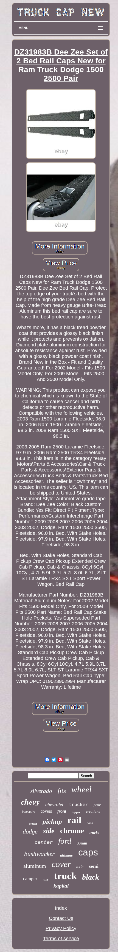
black (90, 877)
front (61, 811)
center (44, 843)
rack (46, 880)
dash (90, 823)
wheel (81, 789)
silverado (41, 791)
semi (94, 866)
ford (64, 841)
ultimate (66, 855)
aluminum (34, 866)
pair (97, 805)
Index (61, 908)
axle (79, 867)
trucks (94, 833)
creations (93, 811)
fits (62, 790)
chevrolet (54, 804)
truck (65, 876)
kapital (61, 886)
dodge (30, 831)
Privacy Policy (61, 928)
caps (88, 852)
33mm (82, 843)
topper (76, 812)
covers (46, 811)
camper (30, 878)
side (49, 831)
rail (74, 820)
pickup (52, 821)
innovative (28, 811)
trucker (78, 804)
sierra (33, 823)
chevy (30, 801)
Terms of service (61, 938)
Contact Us (61, 918)
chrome (72, 831)
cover (61, 864)
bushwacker (39, 854)
